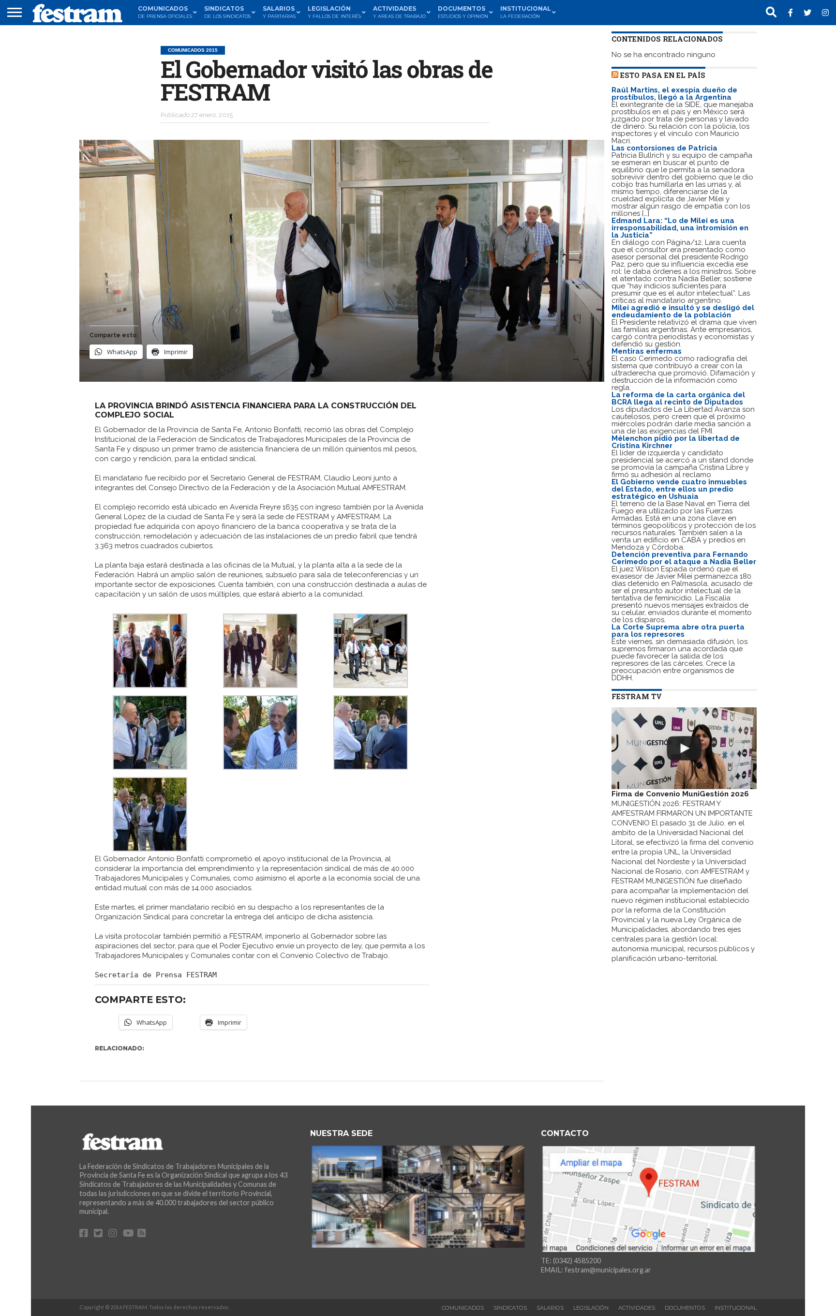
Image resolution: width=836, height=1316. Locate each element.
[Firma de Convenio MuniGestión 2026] (684, 748)
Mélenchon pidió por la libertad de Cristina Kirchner (676, 442)
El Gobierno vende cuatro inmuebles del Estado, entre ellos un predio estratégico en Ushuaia (679, 489)
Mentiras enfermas (647, 351)
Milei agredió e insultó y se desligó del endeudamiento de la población (683, 311)
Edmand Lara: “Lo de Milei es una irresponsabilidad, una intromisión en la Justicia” (680, 227)
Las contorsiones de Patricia (664, 148)
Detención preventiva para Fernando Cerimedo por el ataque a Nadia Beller (684, 558)
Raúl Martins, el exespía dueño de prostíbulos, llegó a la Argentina (674, 94)
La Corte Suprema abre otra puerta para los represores (678, 631)
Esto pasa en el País (662, 75)
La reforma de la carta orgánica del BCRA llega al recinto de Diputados (678, 398)
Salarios (550, 1307)
